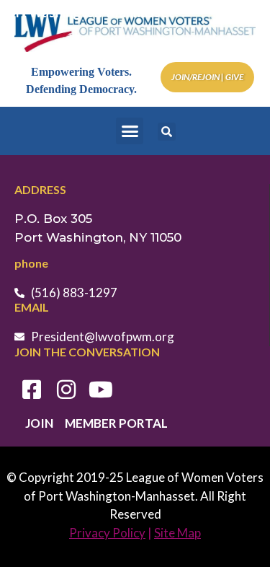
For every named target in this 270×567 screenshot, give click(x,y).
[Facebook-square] (31, 389)
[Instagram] (66, 389)
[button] (129, 131)
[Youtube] (101, 389)
